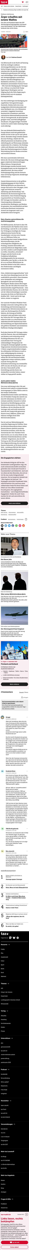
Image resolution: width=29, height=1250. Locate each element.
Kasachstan (4, 996)
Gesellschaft (4, 957)
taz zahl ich (4, 1051)
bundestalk (4, 1074)
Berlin (2, 968)
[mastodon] (10, 938)
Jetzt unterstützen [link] (15, 503)
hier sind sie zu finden (8, 708)
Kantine (3, 1184)
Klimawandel (4, 1004)
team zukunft (4, 1105)
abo (2, 1043)
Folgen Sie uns (4, 938)
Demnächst (4, 1129)
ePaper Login (5, 1211)
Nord (2, 972)
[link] (2, 6)
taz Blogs (3, 1156)
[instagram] (17, 938)
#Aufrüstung (4, 514)
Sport (2, 965)
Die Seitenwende (6, 1023)
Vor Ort (3, 1133)
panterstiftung (5, 1058)
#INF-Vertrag (4, 512)
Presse (3, 1031)
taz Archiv (4, 1168)
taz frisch (3, 1109)
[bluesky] (14, 938)
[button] (27, 2)
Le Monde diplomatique (8, 1164)
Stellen (3, 1027)
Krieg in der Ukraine (6, 992)
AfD (2, 988)
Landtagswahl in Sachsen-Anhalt (10, 1000)
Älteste (26, 692)
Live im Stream (5, 1136)
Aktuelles (3, 1015)
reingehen (4, 1093)
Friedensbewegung (7, 183)
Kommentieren (12, 519)
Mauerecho (4, 1086)
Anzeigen (3, 1192)
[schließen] (26, 1214)
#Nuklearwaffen (12, 514)
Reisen (3, 1180)
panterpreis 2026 (6, 1062)
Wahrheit (3, 976)
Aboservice (4, 1208)
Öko (2, 953)
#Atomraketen (12, 512)
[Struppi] (2, 717)
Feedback (4, 1204)
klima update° (5, 1082)
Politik (3, 949)
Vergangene (4, 1140)
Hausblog (3, 1019)
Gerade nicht (20, 1214)
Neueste (21, 692)
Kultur (2, 961)
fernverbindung (5, 1078)
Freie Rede (4, 1090)
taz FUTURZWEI (5, 1160)
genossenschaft (5, 1047)
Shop (2, 1188)
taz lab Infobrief (5, 1117)
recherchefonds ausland (8, 1054)
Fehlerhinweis (20, 519)
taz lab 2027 (4, 1144)
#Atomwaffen (20, 512)
